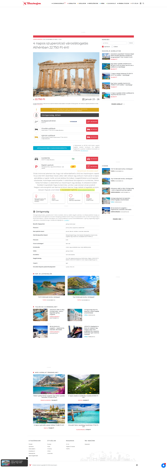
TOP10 (45, 300)
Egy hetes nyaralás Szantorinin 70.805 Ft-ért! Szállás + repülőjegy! (121, 84)
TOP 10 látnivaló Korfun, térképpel (49, 297)
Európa (49, 444)
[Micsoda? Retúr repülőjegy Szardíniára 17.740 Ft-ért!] (84, 423)
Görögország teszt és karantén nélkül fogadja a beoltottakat (91, 311)
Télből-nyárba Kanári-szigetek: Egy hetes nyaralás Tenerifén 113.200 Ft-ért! (49, 396)
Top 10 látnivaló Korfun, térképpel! (83, 297)
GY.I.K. (67, 444)
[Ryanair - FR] (73, 123)
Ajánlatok (72, 3)
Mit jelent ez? (84, 150)
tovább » (66, 220)
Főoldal (30, 444)
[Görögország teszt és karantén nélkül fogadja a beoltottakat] (75, 320)
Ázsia (48, 446)
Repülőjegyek (93, 3)
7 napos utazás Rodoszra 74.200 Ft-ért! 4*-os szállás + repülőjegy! (122, 74)
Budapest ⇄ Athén (48, 121)
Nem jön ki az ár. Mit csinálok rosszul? (87, 171)
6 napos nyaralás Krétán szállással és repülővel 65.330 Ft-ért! (122, 93)
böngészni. (79, 110)
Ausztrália (50, 453)
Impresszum (32, 451)
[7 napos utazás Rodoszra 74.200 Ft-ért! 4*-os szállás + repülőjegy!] (106, 79)
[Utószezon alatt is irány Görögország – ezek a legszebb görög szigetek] (40, 320)
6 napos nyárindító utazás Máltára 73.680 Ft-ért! (49, 425)
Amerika (49, 448)
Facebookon (39, 104)
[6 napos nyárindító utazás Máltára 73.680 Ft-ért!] (49, 423)
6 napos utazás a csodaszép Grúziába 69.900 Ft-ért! (83, 396)
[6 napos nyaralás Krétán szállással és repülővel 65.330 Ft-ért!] (106, 98)
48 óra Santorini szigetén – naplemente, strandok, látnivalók (57, 328)
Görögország (54, 316)
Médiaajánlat (32, 453)
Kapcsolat (87, 444)
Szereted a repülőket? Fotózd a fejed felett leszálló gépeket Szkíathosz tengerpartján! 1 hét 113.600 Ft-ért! (122, 55)
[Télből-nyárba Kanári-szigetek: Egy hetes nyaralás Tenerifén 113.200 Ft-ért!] (49, 393)
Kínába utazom (124, 3)
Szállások (82, 3)
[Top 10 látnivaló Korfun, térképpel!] (84, 295)
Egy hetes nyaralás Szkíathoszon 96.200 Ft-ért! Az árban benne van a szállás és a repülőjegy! (122, 65)
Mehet (131, 43)
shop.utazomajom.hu (86, 190)
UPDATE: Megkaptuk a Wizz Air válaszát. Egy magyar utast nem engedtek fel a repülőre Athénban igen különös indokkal (91, 330)
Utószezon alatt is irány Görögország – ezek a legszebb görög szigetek (57, 312)
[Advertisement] (83, 21)
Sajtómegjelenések (33, 455)
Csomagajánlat (59, 3)
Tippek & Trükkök (70, 446)
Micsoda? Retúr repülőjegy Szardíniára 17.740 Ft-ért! (83, 425)
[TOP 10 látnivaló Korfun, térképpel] (49, 295)
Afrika (48, 451)
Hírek (102, 3)
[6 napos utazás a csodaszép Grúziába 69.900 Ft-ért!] (84, 393)
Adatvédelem (32, 448)
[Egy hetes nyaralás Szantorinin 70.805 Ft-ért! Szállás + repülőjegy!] (106, 88)
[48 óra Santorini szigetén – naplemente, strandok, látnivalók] (40, 337)
